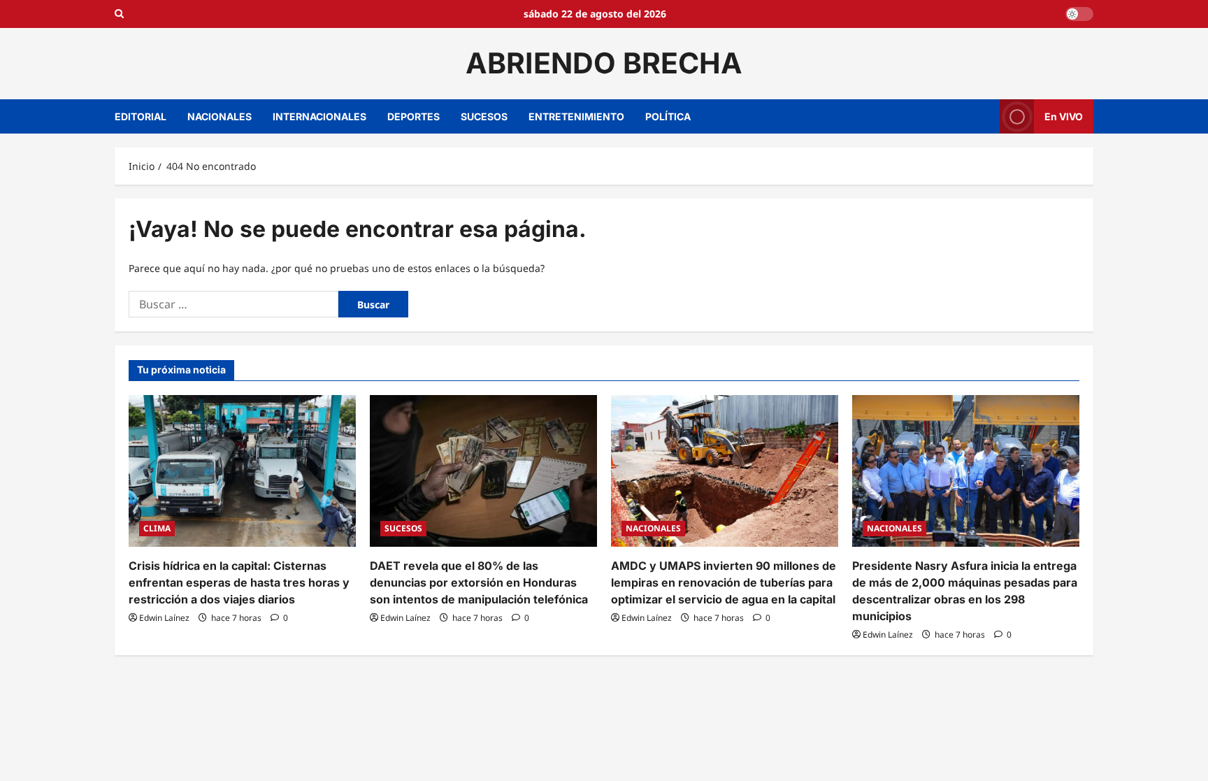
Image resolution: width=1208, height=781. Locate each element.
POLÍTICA (668, 116)
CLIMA (157, 528)
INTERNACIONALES (319, 116)
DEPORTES (413, 116)
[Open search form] (119, 14)
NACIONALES (219, 116)
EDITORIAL (140, 116)
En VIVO (1063, 116)
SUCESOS (484, 116)
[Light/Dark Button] (1079, 14)
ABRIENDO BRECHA (604, 62)
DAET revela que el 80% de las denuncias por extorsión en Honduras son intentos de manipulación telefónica (479, 582)
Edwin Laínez (164, 618)
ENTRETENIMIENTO (576, 116)
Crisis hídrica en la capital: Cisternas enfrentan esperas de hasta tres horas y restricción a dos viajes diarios (239, 582)
